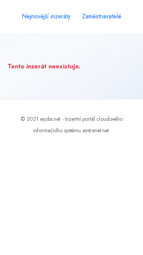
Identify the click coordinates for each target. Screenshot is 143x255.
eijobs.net (50, 119)
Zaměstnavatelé (101, 16)
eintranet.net (95, 130)
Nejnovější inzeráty (46, 16)
